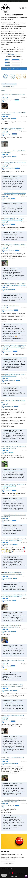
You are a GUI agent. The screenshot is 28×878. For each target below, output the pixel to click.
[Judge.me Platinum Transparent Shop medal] (12, 76)
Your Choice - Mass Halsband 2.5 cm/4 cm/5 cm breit (12, 661)
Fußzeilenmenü (6, 869)
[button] (7, 59)
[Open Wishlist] (26, 876)
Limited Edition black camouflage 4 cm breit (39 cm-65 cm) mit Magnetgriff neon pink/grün (13, 193)
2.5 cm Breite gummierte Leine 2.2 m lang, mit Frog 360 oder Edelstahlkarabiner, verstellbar (13, 284)
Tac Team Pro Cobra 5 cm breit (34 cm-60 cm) (13, 94)
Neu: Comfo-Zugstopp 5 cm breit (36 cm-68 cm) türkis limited (13, 515)
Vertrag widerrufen (8, 863)
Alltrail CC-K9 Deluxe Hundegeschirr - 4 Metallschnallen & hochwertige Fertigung (12, 129)
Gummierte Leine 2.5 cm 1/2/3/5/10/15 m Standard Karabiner (13, 113)
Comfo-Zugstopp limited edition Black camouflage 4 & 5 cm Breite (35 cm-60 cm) (12, 685)
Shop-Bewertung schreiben (14, 68)
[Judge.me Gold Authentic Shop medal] (18, 76)
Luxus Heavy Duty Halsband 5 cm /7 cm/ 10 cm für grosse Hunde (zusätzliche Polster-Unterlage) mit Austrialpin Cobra (13, 540)
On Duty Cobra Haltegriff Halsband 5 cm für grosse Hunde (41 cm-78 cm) (13, 447)
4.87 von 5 (17, 54)
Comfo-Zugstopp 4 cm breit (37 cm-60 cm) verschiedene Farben (13, 245)
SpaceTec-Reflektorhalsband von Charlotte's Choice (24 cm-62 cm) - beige (13, 375)
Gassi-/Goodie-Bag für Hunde (11, 306)
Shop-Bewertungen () (8, 86)
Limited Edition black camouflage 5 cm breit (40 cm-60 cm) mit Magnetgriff (13, 800)
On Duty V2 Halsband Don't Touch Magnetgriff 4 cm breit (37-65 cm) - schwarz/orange (11, 627)
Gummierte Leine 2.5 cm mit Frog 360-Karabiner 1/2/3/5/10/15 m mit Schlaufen (12, 219)
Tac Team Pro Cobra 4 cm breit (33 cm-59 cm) (13, 401)
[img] (14, 55)
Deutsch (5, 873)
